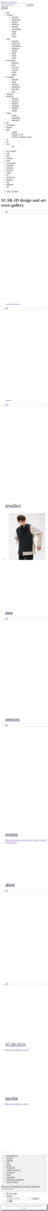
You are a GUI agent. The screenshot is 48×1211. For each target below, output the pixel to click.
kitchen (15, 103)
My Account (11, 1193)
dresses (15, 22)
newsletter (10, 1177)
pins (13, 91)
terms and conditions (15, 1179)
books (14, 115)
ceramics (15, 101)
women (9, 15)
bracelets (15, 89)
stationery (16, 120)
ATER (14, 132)
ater (7, 129)
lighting (15, 108)
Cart (9, 1201)
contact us (10, 1172)
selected (15, 17)
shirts (14, 53)
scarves (15, 70)
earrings (15, 84)
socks (14, 36)
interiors (9, 96)
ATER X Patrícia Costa (21, 137)
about (8, 1165)
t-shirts (14, 50)
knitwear (15, 24)
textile (14, 110)
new (8, 12)
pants (14, 31)
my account (11, 151)
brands (9, 127)
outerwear (16, 19)
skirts (14, 34)
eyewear (15, 67)
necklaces (16, 86)
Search (30, 5)
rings (14, 82)
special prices (12, 1155)
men (8, 39)
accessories (11, 60)
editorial (9, 184)
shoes (14, 74)
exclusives (10, 125)
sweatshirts (16, 29)
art (7, 122)
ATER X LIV (17, 134)
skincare (9, 94)
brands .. (10, 180)
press (8, 1175)
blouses (15, 27)
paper (8, 113)
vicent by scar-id (13, 1170)
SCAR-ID (10, 1167)
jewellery (10, 77)
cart (7, 153)
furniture (15, 106)
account (9, 1158)
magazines (16, 118)
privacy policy (12, 1182)
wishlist (9, 1160)
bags (14, 65)
